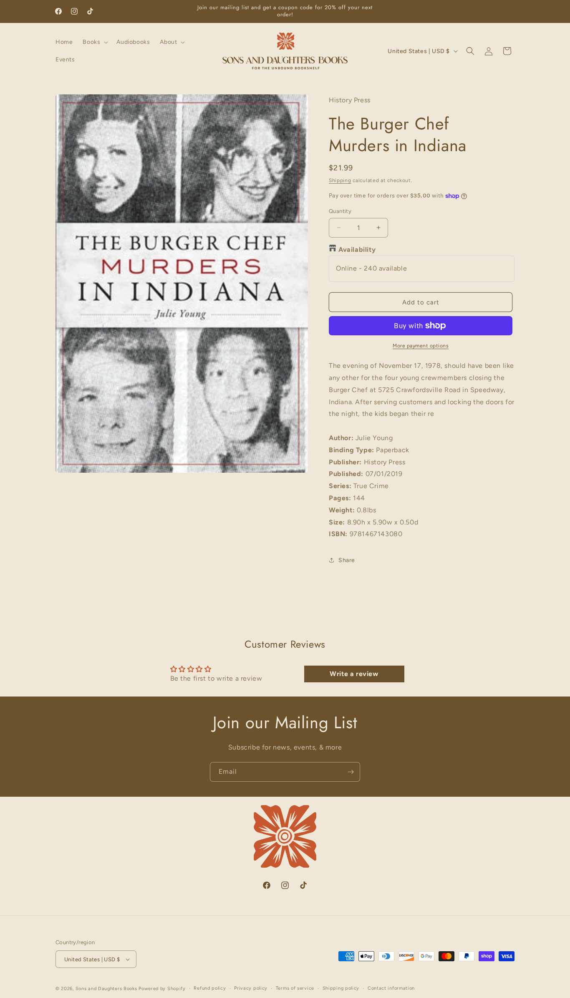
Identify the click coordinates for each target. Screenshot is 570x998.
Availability (357, 249)
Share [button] (346, 560)
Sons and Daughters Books (106, 988)
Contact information (391, 988)
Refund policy (210, 988)
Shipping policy (341, 988)
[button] (94, 42)
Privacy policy (250, 988)
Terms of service (295, 988)
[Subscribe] (350, 772)
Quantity (340, 211)
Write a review (354, 674)
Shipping (340, 180)
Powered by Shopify (162, 988)
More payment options (421, 346)
